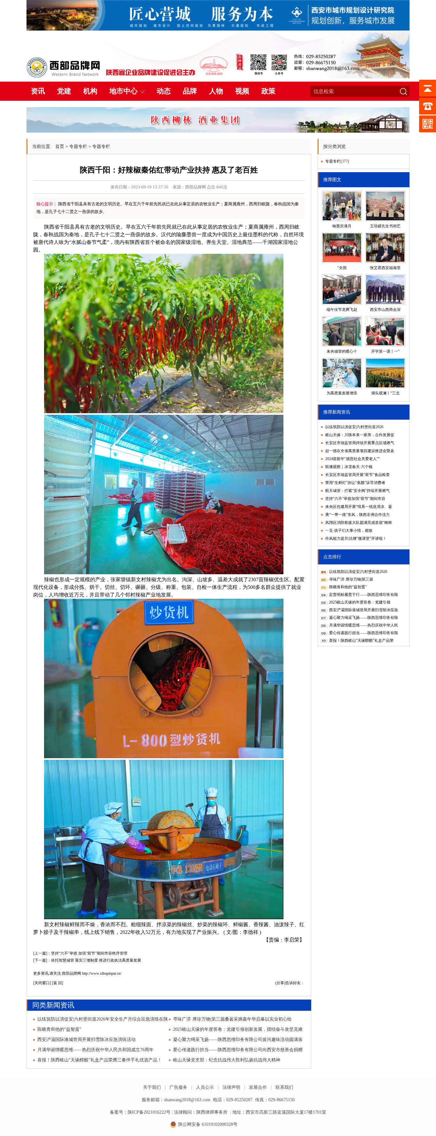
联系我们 (284, 1087)
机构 (90, 91)
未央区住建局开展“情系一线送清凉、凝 (358, 506)
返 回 (57, 983)
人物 (216, 91)
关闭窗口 (42, 983)
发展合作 (258, 1087)
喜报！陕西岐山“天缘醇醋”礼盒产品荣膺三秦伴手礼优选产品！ (99, 1060)
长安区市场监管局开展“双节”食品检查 (357, 475)
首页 (59, 146)
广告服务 (178, 1087)
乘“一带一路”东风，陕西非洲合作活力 (357, 514)
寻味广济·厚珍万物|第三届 (351, 579)
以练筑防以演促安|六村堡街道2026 (354, 427)
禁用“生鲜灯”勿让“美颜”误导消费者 (355, 482)
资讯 (38, 91)
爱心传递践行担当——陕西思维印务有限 (363, 633)
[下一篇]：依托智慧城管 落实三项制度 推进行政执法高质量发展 (87, 960)
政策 (268, 91)
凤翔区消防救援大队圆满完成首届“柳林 (358, 522)
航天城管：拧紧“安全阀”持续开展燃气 (357, 490)
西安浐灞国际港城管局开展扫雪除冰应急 (363, 610)
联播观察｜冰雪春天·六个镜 (348, 467)
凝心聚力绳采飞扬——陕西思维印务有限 (363, 617)
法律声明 (231, 1087)
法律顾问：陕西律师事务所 (201, 1112)
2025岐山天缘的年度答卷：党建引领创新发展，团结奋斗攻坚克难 (238, 1029)
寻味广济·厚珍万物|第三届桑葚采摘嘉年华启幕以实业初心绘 (232, 1019)
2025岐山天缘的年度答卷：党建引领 (359, 602)
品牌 (190, 91)
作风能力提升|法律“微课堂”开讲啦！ (356, 538)
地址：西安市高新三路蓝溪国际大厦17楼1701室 (279, 1112)
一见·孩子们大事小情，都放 (348, 530)
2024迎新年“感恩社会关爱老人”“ (352, 459)
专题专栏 (78, 146)
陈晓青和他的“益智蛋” (59, 1029)
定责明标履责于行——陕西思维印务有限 (363, 594)
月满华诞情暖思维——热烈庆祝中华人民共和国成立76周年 (95, 1049)
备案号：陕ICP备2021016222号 (140, 1112)
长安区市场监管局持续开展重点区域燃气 (359, 443)
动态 (164, 91)
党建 (64, 91)
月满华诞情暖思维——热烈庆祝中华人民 (363, 625)
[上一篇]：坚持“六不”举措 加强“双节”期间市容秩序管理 (80, 953)
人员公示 (205, 1087)
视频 (242, 91)
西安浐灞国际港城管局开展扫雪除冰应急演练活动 (86, 1039)
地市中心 (123, 91)
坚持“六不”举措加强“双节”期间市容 (355, 498)
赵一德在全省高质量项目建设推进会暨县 (359, 451)
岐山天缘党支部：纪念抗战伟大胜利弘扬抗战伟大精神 (226, 1060)
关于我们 (152, 1087)
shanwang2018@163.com (187, 1099)
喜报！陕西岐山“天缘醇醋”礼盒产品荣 (361, 640)
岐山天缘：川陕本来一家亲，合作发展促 (359, 435)
